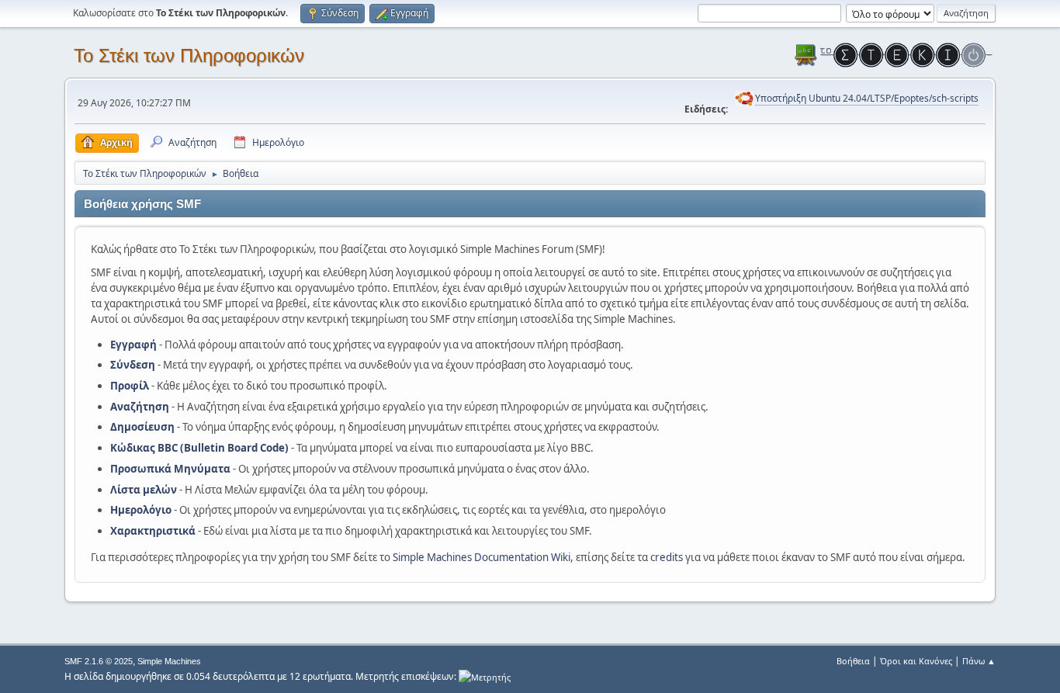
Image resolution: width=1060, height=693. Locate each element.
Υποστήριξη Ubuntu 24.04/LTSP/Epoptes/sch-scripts (867, 98)
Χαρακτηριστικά (153, 531)
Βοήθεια (853, 661)
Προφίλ (129, 386)
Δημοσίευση (142, 427)
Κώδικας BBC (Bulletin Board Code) (199, 448)
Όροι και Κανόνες (916, 661)
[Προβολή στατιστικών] (485, 676)
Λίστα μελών (143, 490)
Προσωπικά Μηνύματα (170, 469)
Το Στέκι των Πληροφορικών (189, 55)
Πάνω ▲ (979, 661)
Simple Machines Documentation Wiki (481, 557)
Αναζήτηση (139, 407)
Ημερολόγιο (140, 510)
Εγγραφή (133, 345)
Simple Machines (169, 661)
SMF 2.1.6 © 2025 (98, 661)
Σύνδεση (132, 365)
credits (666, 557)
